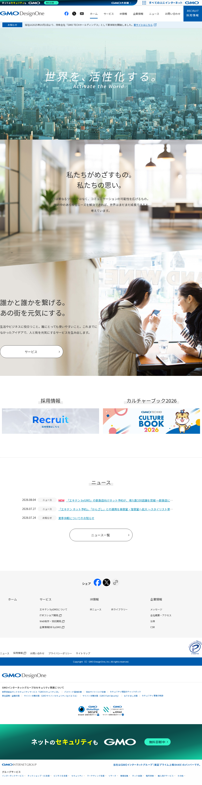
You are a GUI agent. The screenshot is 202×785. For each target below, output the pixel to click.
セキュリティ (77, 776)
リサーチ (112, 776)
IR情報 (123, 14)
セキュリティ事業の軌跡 (152, 695)
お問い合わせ (172, 14)
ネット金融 (137, 776)
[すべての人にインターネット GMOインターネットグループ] (174, 3)
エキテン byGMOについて (53, 609)
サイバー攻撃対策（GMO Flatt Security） (101, 695)
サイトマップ (83, 653)
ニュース (154, 14)
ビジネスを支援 (60, 776)
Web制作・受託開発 (50, 621)
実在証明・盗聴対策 (11, 695)
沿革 (152, 621)
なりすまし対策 (131, 695)
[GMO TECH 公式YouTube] (82, 14)
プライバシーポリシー (60, 653)
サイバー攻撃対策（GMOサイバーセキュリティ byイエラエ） (51, 695)
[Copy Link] (115, 584)
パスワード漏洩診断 (73, 691)
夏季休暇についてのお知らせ (76, 518)
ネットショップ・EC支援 (39, 776)
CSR (152, 627)
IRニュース (95, 609)
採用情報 (192, 13)
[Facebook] (97, 584)
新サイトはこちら (143, 24)
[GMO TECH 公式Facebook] (66, 14)
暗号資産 (150, 776)
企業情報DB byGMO (50, 627)
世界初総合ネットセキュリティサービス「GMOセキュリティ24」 (31, 691)
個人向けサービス (166, 776)
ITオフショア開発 (49, 615)
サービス (109, 14)
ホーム (94, 14)
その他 (180, 776)
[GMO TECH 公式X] (74, 14)
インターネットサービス (13, 776)
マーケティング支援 (96, 776)
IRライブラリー (119, 609)
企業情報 (138, 14)
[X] (106, 584)
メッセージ (156, 609)
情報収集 (124, 776)
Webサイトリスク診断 (96, 691)
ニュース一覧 (100, 535)
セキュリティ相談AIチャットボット (125, 691)
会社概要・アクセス (160, 615)
